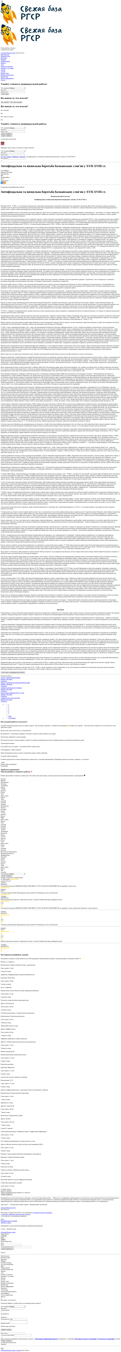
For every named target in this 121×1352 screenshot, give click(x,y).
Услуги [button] (27, 1350)
